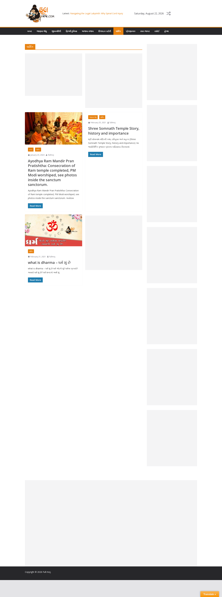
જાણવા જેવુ (42, 31)
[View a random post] (168, 13)
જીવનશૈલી (56, 31)
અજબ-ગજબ (88, 31)
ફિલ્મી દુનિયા (71, 31)
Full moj (47, 572)
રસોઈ (156, 31)
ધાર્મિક (118, 31)
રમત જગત (145, 31)
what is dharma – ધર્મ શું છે (49, 262)
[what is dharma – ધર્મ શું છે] (53, 230)
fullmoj (51, 155)
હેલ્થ (166, 31)
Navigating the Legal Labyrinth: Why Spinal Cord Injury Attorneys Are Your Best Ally (96, 15)
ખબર (29, 31)
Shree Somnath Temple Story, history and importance (113, 130)
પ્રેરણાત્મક (130, 31)
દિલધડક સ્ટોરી (104, 31)
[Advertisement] (53, 74)
